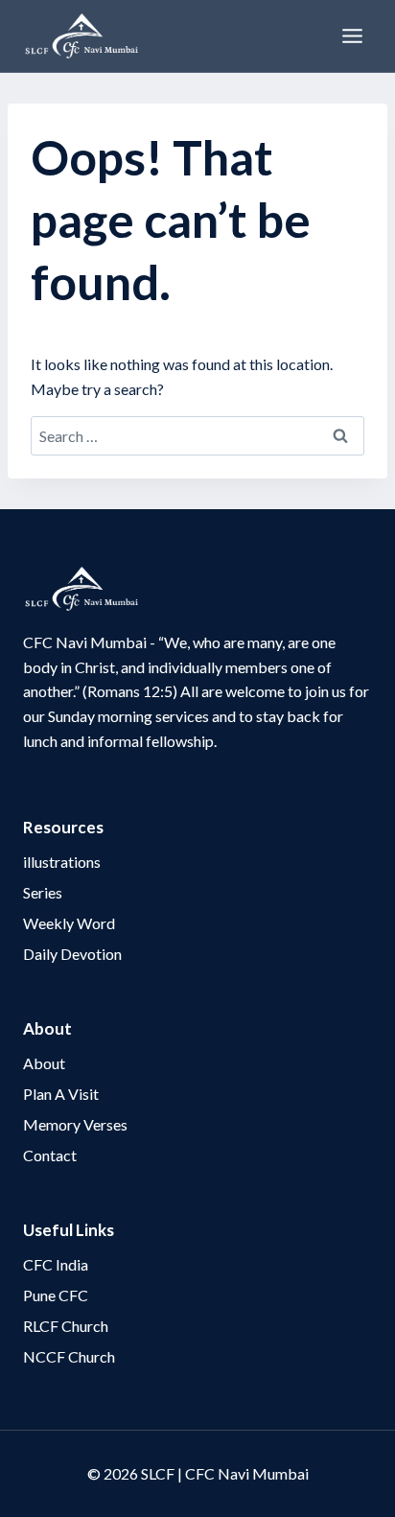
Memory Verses (75, 1124)
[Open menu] (352, 35)
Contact (50, 1155)
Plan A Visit (61, 1094)
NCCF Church (69, 1356)
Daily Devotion (72, 954)
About (44, 1063)
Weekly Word (69, 923)
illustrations (62, 861)
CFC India (55, 1264)
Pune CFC (55, 1295)
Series (42, 892)
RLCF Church (65, 1326)
